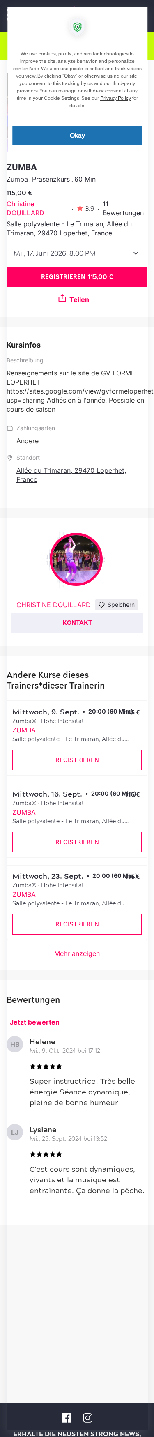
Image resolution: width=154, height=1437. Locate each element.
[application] (77, 718)
